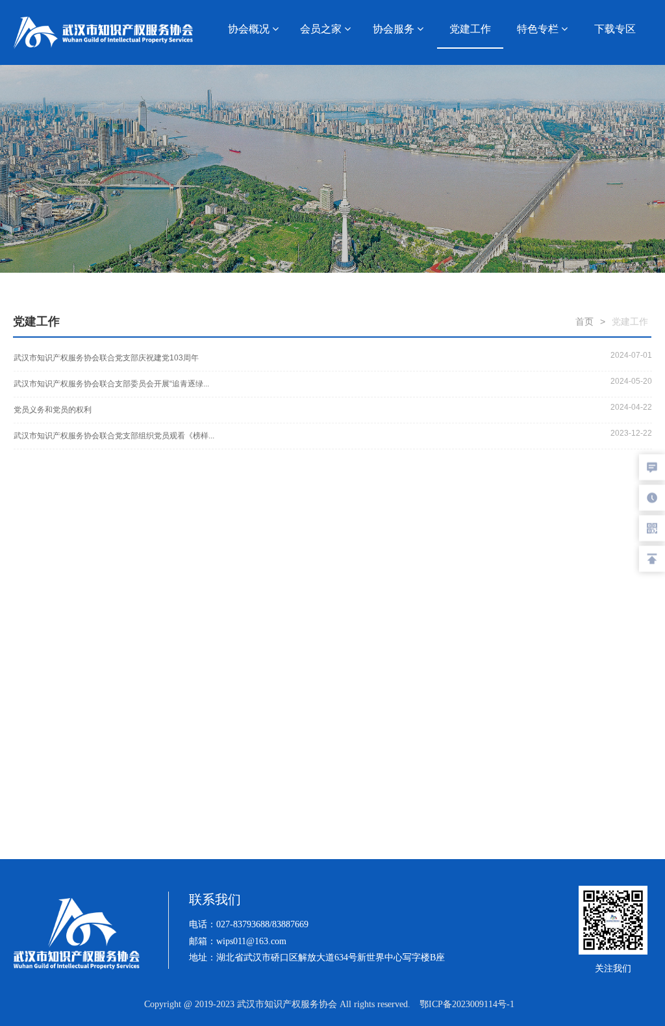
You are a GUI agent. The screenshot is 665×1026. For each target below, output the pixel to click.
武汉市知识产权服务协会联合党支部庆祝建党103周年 (106, 357)
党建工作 (470, 28)
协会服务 (395, 28)
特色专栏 (539, 28)
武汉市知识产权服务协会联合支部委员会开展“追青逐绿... (111, 383)
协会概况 (250, 28)
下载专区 (615, 28)
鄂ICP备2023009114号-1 (467, 1004)
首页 (584, 321)
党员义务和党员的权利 (53, 409)
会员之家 (322, 28)
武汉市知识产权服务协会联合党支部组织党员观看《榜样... (114, 435)
